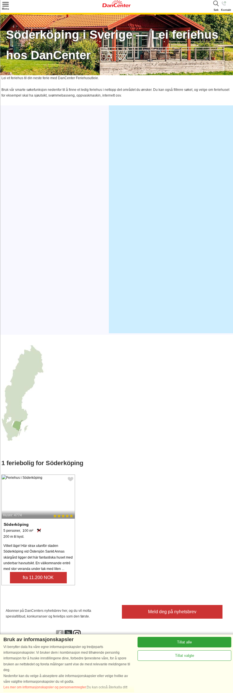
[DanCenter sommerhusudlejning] (116, 6)
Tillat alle (184, 642)
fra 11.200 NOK (38, 577)
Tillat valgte (184, 655)
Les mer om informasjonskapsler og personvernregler (44, 687)
